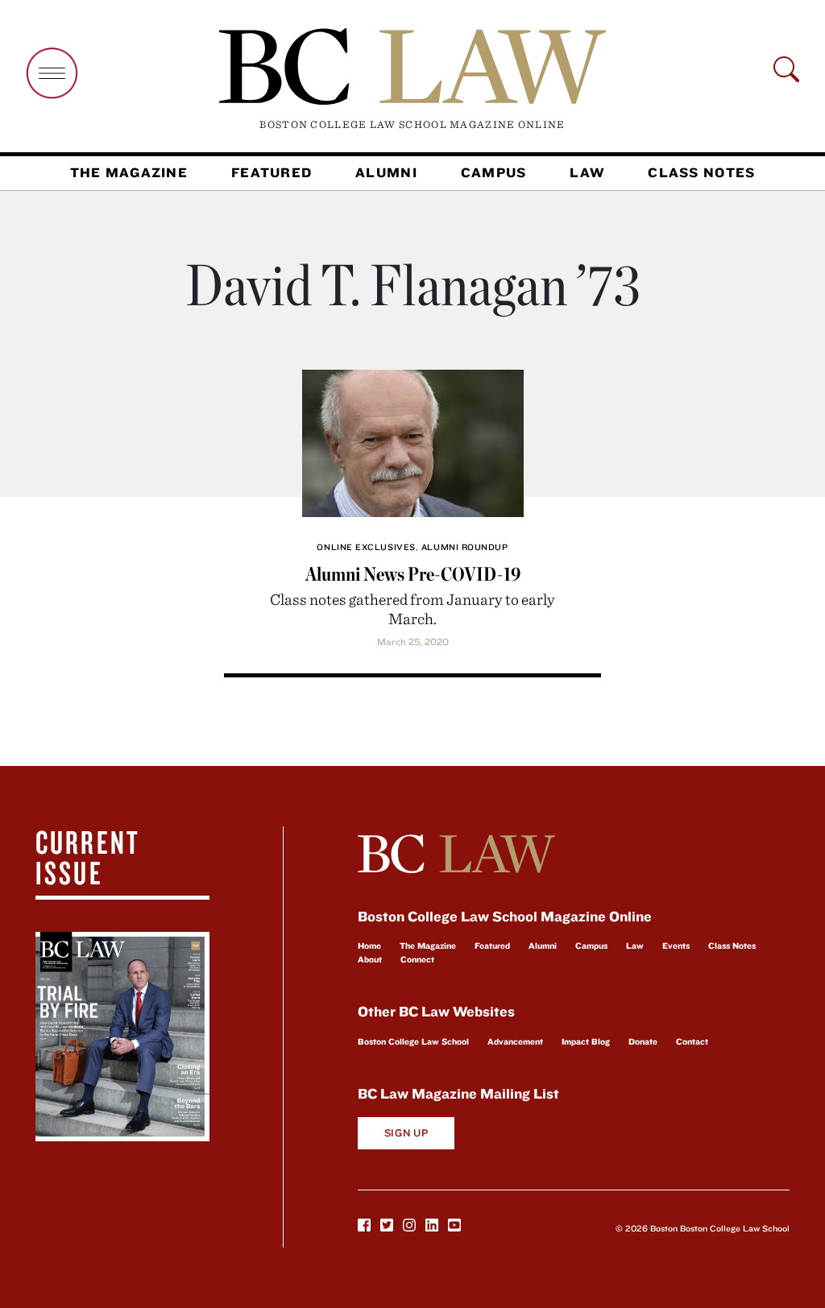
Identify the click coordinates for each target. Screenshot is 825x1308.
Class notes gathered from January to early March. (412, 608)
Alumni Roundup (464, 547)
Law (587, 172)
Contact (692, 1041)
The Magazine (129, 172)
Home (369, 945)
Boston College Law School (413, 1041)
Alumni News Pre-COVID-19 (412, 574)
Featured (271, 172)
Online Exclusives (366, 547)
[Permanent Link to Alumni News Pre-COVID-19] (413, 440)
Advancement (515, 1041)
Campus (494, 172)
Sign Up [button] (406, 1133)
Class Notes (701, 172)
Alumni (386, 172)
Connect (417, 959)
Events (676, 945)
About (370, 959)
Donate (642, 1041)
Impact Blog (586, 1041)
